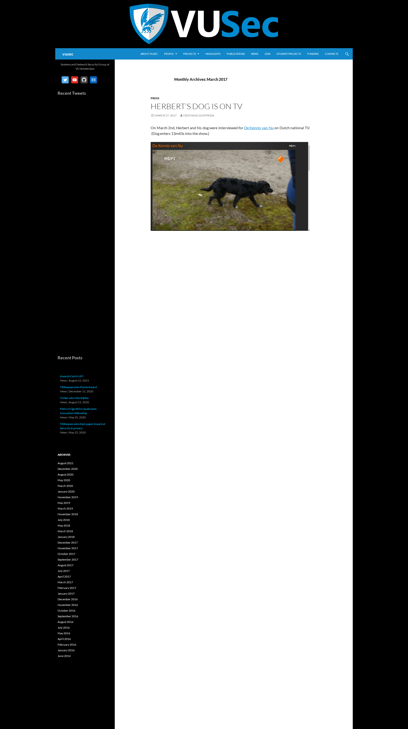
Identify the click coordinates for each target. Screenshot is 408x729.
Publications (236, 53)
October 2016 (66, 610)
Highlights (213, 53)
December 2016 (68, 599)
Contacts (331, 53)
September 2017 (68, 559)
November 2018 (68, 514)
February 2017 (67, 588)
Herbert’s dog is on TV (196, 106)
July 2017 (64, 571)
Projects (189, 53)
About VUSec (149, 53)
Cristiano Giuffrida (198, 115)
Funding (313, 53)
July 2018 (64, 520)
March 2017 (65, 582)
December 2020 (68, 469)
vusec (67, 53)
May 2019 (64, 503)
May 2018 (64, 525)
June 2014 (64, 656)
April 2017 (64, 576)
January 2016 (66, 650)
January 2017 (66, 593)
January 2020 (66, 491)
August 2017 (65, 565)
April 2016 (64, 639)
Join (267, 53)
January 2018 (66, 537)
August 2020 (65, 474)
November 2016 (68, 605)
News (254, 53)
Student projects (288, 53)
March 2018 (65, 531)
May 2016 (64, 633)
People (169, 53)
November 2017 (68, 548)
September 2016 (68, 616)
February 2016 (67, 644)
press (155, 98)
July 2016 (64, 627)
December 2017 (68, 542)
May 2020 (64, 480)
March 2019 (65, 508)
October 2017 (66, 554)
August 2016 (65, 622)
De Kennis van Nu (259, 127)
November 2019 (68, 497)
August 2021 (65, 463)
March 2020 (65, 486)
